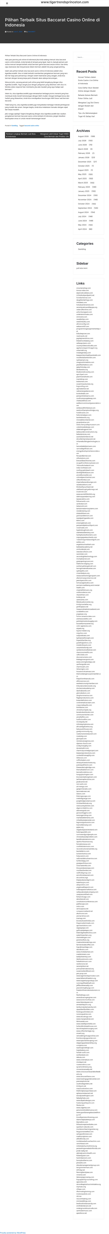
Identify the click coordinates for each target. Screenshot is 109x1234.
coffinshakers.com (83, 760)
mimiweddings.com (83, 1201)
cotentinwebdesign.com (85, 427)
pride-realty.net (82, 1151)
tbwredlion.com (82, 1122)
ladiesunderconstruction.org (86, 432)
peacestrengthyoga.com (85, 988)
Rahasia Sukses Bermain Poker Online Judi (88, 96)
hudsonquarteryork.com (85, 1103)
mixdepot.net (81, 1062)
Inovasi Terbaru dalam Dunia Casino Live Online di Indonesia (88, 80)
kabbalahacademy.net (84, 547)
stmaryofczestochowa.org (85, 762)
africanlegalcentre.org (84, 726)
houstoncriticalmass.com (85, 671)
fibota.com (80, 1105)
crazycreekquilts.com (84, 705)
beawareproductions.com (85, 753)
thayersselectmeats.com (85, 923)
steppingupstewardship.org (86, 1043)
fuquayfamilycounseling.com (87, 1179)
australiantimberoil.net (84, 437)
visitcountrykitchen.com (85, 806)
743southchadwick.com (85, 465)
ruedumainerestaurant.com (86, 734)
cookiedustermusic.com (85, 846)
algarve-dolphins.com (84, 808)
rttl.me (78, 1196)
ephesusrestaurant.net (84, 1093)
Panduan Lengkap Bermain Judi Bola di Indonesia (20, 135)
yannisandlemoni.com (84, 516)
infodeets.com (81, 302)
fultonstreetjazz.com (83, 415)
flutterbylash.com (82, 1155)
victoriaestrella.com (83, 865)
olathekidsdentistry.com (85, 532)
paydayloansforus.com (84, 338)
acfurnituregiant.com (84, 312)
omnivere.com (81, 317)
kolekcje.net (80, 597)
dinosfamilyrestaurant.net (85, 439)
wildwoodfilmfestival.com (85, 408)
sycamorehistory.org (84, 1067)
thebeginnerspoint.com (85, 659)
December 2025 (84, 162)
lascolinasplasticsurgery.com (86, 1028)
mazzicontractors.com (84, 1088)
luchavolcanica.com (83, 853)
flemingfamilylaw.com (84, 1172)
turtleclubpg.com (82, 861)
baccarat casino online (31, 125)
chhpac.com (80, 1189)
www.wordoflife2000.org (85, 494)
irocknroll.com (81, 492)
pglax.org (79, 827)
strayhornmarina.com (84, 695)
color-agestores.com (83, 626)
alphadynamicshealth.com (86, 1153)
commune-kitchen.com (84, 714)
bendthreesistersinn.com (85, 839)
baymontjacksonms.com (85, 822)
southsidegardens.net (84, 1084)
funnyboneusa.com (83, 844)
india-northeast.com (83, 468)
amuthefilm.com (82, 717)
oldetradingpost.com (84, 429)
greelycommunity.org (84, 731)
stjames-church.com (83, 743)
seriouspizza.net (82, 909)
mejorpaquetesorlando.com (86, 537)
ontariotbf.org (81, 350)
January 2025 (83, 191)
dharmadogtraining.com (85, 1191)
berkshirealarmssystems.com (87, 508)
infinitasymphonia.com (84, 724)
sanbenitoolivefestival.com (86, 650)
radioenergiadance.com (85, 391)
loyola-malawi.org (83, 631)
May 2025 (82, 174)
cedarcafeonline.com (84, 309)
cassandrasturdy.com (84, 647)
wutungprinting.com (84, 815)
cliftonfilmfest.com (83, 480)
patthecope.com (82, 904)
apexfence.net (81, 1213)
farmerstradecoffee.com (85, 945)
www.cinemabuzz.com (84, 1060)
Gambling (14, 125)
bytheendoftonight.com (85, 638)
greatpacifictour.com (83, 863)
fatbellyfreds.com (82, 1098)
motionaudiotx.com (83, 1194)
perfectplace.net (82, 607)
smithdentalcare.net (83, 1206)
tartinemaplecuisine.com (85, 779)
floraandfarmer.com (83, 456)
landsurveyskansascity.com (86, 1007)
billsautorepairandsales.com (86, 1124)
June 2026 (82, 145)
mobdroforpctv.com (83, 645)
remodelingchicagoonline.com (87, 1036)
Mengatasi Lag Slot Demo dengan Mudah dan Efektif (88, 106)
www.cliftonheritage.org (85, 1031)
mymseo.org (81, 1187)
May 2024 (82, 225)
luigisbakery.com (82, 1050)
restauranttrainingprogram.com (88, 576)
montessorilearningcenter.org (87, 1129)
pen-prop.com (81, 973)
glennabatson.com (83, 693)
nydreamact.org (82, 360)
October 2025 (84, 166)
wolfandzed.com (82, 1055)
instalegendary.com (83, 353)
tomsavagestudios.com (84, 583)
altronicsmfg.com (82, 324)
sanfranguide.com (83, 664)
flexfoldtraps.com (82, 995)
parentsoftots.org (82, 940)
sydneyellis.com (82, 571)
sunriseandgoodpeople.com (86, 834)
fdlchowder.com (82, 1021)
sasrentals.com (81, 554)
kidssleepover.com (83, 333)
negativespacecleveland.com (86, 830)
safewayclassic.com (83, 343)
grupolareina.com (83, 422)
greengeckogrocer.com (84, 561)
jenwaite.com (81, 1163)
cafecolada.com (82, 655)
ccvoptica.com (81, 1045)
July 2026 (82, 141)
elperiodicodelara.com (84, 293)
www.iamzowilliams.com (85, 1076)
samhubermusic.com (84, 1211)
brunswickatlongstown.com (86, 777)
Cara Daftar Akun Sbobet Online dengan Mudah (88, 89)
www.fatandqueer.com (84, 1002)
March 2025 (83, 183)
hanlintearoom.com (83, 1158)
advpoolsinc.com (82, 885)
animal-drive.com (82, 916)
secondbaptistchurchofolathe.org (88, 1184)
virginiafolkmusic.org (84, 590)
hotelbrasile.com (82, 413)
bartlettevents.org (83, 417)
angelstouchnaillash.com (85, 544)
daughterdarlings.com (84, 300)
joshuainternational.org (85, 969)
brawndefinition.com (84, 700)
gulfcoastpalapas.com (84, 930)
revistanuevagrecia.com (85, 741)
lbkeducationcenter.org (84, 602)
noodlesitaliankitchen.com (86, 357)
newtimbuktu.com (83, 321)
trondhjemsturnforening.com (87, 1117)
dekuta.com (80, 1057)
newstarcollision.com (84, 552)
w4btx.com (80, 542)
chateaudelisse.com (83, 401)
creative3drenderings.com (86, 942)
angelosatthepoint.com (84, 887)
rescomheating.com (83, 1199)
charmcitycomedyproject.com (87, 750)
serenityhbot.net (82, 966)
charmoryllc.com (82, 667)
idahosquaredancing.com (85, 496)
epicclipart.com (82, 374)
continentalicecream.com (85, 702)
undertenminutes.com (84, 314)
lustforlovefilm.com (83, 719)
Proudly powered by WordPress (13, 1233)
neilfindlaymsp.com (83, 873)
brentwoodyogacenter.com (86, 1038)
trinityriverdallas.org (83, 604)
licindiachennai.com (83, 298)
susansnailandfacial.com (85, 971)
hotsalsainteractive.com (85, 305)
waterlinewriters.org (83, 935)
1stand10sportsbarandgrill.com (88, 540)
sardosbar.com (81, 504)
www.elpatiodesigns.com (85, 1100)
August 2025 (83, 170)
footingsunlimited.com (84, 1012)
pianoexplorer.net (82, 1081)
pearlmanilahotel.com (84, 377)
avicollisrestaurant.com (84, 875)
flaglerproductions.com (85, 698)
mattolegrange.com (83, 798)
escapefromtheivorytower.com (87, 463)
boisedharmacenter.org (84, 623)
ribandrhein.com (82, 595)
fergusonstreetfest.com (84, 1131)
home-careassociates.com (85, 616)
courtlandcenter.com (83, 870)
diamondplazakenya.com (85, 1119)
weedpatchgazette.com (84, 518)
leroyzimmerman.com (84, 1167)
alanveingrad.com (83, 810)
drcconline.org (81, 877)
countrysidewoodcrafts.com (86, 345)
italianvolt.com (81, 506)
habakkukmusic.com (84, 961)
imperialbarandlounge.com (86, 482)
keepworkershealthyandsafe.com (88, 355)
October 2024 (84, 204)
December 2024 (84, 195)
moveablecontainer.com (85, 420)
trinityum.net (81, 1086)
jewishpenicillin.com (83, 580)
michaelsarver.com (83, 559)
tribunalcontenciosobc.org (86, 686)
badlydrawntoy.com (83, 956)
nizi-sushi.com (81, 784)
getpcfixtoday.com (83, 367)
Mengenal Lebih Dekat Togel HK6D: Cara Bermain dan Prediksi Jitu (54, 135)
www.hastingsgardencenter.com (88, 1079)
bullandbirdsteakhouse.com (86, 1026)
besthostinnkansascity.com (86, 1203)
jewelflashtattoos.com (84, 365)
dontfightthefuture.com (85, 472)
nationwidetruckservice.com (86, 858)
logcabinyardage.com (84, 947)
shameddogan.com (83, 937)
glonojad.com (81, 738)
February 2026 (84, 153)
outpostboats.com (83, 635)
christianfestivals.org (84, 803)
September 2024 (85, 208)
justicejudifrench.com (84, 765)
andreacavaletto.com (84, 619)
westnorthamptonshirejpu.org (87, 410)
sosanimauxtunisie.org (84, 384)
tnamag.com (81, 918)
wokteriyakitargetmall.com (86, 566)
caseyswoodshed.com (84, 894)
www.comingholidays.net (85, 662)
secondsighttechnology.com (86, 556)
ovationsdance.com (83, 592)
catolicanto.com (82, 599)
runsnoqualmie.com (83, 1014)
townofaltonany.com (84, 825)
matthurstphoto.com (84, 1136)
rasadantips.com (82, 319)
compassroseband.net (84, 911)
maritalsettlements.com (85, 817)
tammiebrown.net (83, 791)
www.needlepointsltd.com (86, 1024)
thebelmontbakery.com (84, 341)
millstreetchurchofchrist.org (86, 1146)
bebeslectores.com (83, 434)
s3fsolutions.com (82, 458)
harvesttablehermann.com (86, 446)
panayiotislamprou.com (85, 396)
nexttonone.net (82, 964)
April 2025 (82, 178)
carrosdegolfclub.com (84, 448)
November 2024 (84, 200)
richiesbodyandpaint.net (85, 295)
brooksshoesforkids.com (85, 921)
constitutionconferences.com (87, 901)
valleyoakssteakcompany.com (87, 892)
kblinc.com (80, 520)
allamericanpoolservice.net (86, 578)
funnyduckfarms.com (84, 1160)
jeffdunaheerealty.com (84, 985)
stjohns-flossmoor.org (84, 841)
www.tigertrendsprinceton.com (87, 976)
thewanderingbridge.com (85, 767)
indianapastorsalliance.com (86, 889)
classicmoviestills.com (84, 652)
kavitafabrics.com (82, 851)
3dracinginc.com (82, 669)
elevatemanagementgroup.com (88, 1165)
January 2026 (83, 157)
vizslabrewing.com (83, 511)
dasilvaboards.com (83, 691)
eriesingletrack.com (83, 523)
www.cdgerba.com (83, 1108)
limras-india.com (82, 290)
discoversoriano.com (84, 657)
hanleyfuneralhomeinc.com (86, 535)
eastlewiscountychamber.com (87, 683)
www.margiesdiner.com (85, 1019)
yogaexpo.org (81, 614)
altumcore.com (81, 913)
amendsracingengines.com (86, 997)
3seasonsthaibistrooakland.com (88, 609)
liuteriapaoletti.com (83, 832)
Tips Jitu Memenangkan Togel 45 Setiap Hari (87, 114)
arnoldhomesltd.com (84, 475)
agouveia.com (81, 1182)
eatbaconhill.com (82, 326)
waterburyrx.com (82, 882)
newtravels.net (81, 336)
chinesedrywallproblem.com (86, 837)
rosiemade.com (82, 528)
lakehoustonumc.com (84, 959)
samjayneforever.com (84, 1134)
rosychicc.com (81, 633)
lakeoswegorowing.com (85, 1177)
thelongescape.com (83, 796)
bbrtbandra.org (82, 369)
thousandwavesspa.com (85, 868)
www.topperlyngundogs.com (87, 980)
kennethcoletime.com (84, 772)
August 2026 (83, 136)
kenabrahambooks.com (85, 712)
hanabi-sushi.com (82, 1052)
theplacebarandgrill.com (85, 880)
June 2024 (82, 221)
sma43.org (80, 1033)
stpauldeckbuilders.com (85, 1009)
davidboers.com (82, 949)
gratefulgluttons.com (84, 643)
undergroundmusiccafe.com (86, 1208)
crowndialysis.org (82, 573)
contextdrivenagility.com (85, 755)
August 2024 (83, 212)
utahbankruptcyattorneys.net (87, 489)
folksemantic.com (82, 501)
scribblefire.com (82, 611)
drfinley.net (80, 1170)
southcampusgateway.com (86, 398)
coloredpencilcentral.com (85, 477)
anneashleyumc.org (83, 1004)
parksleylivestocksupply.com (86, 621)
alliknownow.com (82, 681)
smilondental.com (83, 549)
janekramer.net (81, 782)
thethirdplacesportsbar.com (86, 1091)
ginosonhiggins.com (83, 813)
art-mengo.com (82, 786)
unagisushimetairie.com (85, 362)
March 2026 (83, 149)
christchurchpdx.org (83, 710)
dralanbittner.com (82, 513)
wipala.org (80, 628)
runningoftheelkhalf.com (85, 983)
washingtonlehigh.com (84, 1048)
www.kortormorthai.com (85, 1000)
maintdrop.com (82, 379)
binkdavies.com (82, 707)
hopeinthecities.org (83, 640)
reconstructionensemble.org (86, 849)
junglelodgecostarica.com (85, 801)
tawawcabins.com (83, 499)
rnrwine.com (81, 1175)
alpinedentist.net (82, 389)
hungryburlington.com (84, 774)
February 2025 (84, 187)
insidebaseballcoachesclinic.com (88, 1141)
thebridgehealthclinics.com (86, 933)
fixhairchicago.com (83, 897)
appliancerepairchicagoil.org (86, 348)
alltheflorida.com (82, 1139)
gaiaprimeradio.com (83, 789)
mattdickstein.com (83, 954)
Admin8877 (31, 31)
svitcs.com (80, 906)
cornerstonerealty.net (84, 1069)
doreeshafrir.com (82, 748)
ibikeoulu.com (81, 758)
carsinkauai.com (82, 1143)
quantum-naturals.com (84, 1127)
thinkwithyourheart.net (84, 487)
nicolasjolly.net (81, 722)
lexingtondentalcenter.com (86, 568)
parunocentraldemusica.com (86, 1110)
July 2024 (82, 216)
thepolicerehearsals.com (85, 678)
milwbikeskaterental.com (85, 820)
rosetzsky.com (81, 736)
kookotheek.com (82, 393)
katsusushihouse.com (84, 729)
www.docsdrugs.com (84, 1016)
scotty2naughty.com (83, 746)
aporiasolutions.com (83, 925)
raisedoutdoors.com (83, 484)
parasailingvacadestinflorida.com (88, 1148)
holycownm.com (82, 856)
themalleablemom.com (84, 770)
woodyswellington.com (85, 1095)
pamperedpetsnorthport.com (87, 525)
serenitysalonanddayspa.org (86, 307)
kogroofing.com (82, 386)
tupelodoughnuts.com (84, 530)
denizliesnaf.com (82, 899)
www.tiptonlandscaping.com (86, 1040)
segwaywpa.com (82, 928)
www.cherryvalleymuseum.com (88, 424)
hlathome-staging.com (84, 563)
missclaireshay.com (83, 288)
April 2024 (82, 229)
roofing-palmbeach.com (85, 470)
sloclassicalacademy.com (85, 688)
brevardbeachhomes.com (85, 460)
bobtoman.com (82, 381)
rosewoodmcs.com (83, 1064)
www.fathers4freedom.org (86, 978)
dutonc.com (80, 794)
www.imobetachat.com (84, 952)
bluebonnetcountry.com (85, 372)
